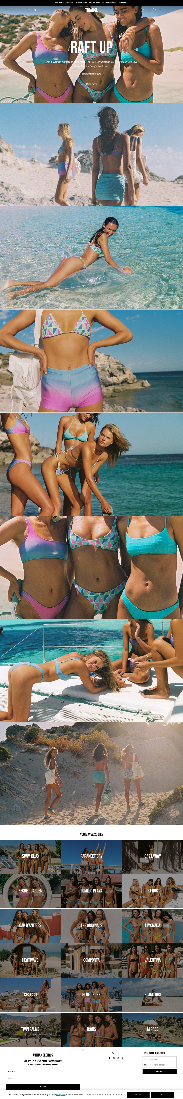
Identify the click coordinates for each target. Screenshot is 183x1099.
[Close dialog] (83, 1050)
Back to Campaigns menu (91, 74)
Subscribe (159, 1071)
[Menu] (30, 10)
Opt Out (94, 1094)
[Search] (35, 10)
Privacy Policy (60, 1095)
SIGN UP (43, 1086)
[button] (153, 9)
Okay (162, 1095)
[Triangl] (91, 10)
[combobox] (147, 1065)
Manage (138, 1095)
